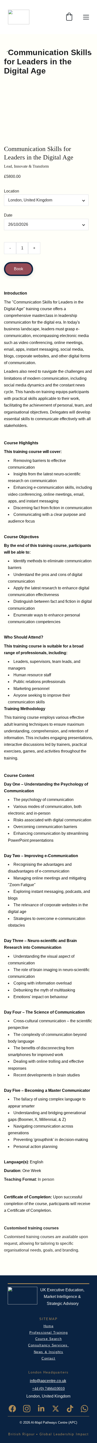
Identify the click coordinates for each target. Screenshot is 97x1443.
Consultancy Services (48, 1345)
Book (18, 269)
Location (11, 191)
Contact (48, 1358)
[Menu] (86, 17)
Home (48, 1326)
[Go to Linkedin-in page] (44, 1408)
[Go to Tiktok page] (72, 1408)
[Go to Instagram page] (29, 1408)
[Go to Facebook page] (15, 1408)
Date (8, 215)
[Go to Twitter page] (58, 1408)
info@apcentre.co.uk (48, 1381)
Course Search (48, 1339)
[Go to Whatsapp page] (84, 1408)
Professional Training (48, 1332)
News (39, 1352)
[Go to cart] (69, 17)
